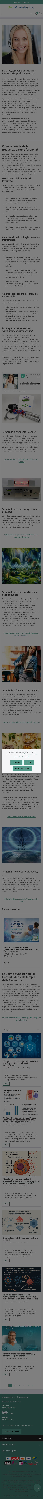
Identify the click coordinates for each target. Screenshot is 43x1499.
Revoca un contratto (12, 1431)
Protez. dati (17, 757)
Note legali (25, 757)
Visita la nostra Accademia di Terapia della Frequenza (21, 722)
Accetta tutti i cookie (22, 769)
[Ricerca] (31, 14)
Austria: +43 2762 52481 (7, 1412)
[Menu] (2, 14)
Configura (16, 762)
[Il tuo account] (36, 14)
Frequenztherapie (6, 391)
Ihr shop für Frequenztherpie (18, 391)
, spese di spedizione (9, 1474)
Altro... (6, 1084)
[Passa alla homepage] (21, 7)
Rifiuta (29, 762)
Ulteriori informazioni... (30, 754)
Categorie (7, 1030)
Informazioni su (9, 1444)
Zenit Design (34, 1496)
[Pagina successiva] (33, 1385)
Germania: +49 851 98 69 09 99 (9, 1406)
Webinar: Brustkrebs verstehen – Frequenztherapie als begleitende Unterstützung (21, 948)
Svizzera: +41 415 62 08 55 (8, 1419)
